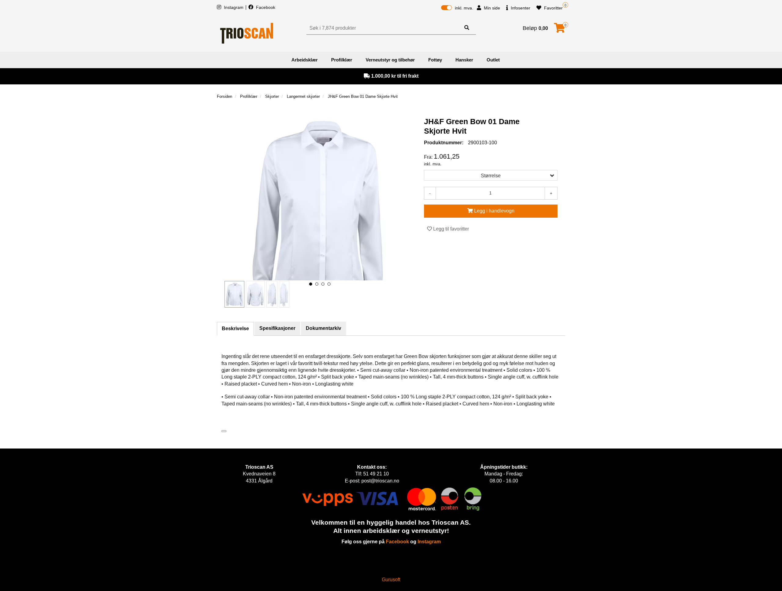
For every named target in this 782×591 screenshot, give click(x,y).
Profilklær (341, 59)
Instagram (234, 7)
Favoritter (553, 8)
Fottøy (435, 59)
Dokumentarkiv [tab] (323, 328)
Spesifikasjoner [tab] (277, 328)
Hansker (464, 59)
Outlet (493, 59)
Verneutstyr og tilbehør (390, 59)
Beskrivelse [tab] (235, 328)
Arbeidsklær (304, 59)
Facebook (265, 7)
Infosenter (520, 8)
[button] (310, 284)
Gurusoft (391, 579)
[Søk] (467, 28)
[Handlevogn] (559, 29)
